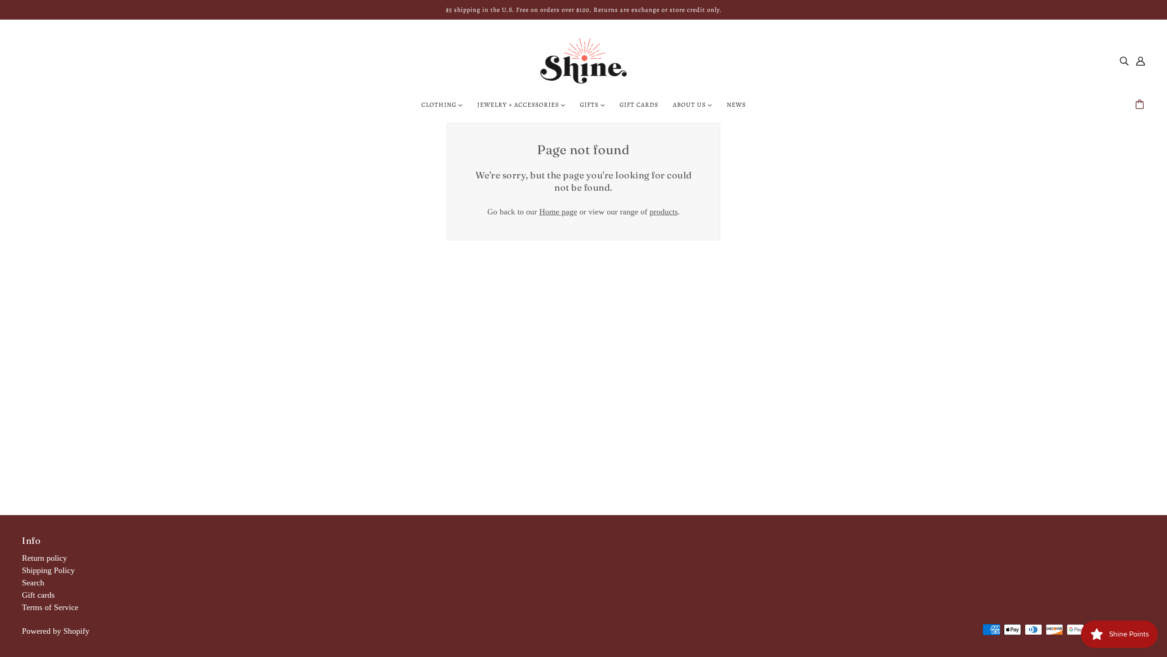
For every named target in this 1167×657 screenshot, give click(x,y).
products (664, 211)
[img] (1124, 61)
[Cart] (1141, 105)
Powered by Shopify (55, 631)
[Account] (1140, 61)
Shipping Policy (48, 570)
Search (33, 582)
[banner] (584, 59)
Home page (558, 211)
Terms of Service (50, 607)
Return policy (44, 558)
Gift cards (38, 595)
